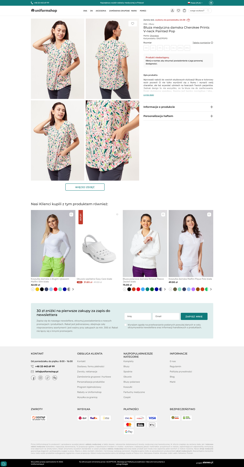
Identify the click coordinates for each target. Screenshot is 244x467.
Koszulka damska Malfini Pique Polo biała (190, 279)
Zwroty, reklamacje (87, 371)
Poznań (190, 453)
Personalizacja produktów (91, 381)
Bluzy (151, 24)
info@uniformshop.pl (46, 371)
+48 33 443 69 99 (41, 3)
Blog (172, 376)
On (91, 11)
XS (146, 48)
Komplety (128, 361)
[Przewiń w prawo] (72, 289)
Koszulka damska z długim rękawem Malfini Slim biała (50, 280)
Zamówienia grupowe (119, 11)
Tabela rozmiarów (201, 42)
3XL (187, 48)
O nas (173, 361)
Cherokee (154, 36)
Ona (85, 11)
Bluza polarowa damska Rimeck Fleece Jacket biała (143, 280)
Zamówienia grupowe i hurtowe (94, 376)
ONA (145, 24)
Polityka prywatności (181, 371)
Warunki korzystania (155, 462)
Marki (134, 11)
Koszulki (127, 387)
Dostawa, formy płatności (90, 366)
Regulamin (175, 366)
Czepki (127, 397)
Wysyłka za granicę (87, 397)
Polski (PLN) (196, 3)
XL (173, 48)
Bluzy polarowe (131, 381)
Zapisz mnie (194, 316)
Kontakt (81, 361)
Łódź (170, 453)
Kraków (156, 453)
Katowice (182, 453)
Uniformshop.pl (37, 464)
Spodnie (127, 371)
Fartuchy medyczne (134, 392)
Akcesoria (101, 11)
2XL (180, 48)
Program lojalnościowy (89, 387)
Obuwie (127, 376)
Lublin (175, 453)
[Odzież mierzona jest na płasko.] (212, 42)
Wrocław (163, 453)
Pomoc (143, 11)
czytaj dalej (148, 95)
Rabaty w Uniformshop (89, 392)
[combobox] (200, 11)
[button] (178, 107)
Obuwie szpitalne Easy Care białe (94, 279)
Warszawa (148, 453)
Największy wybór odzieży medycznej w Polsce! (122, 3)
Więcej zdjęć (85, 187)
